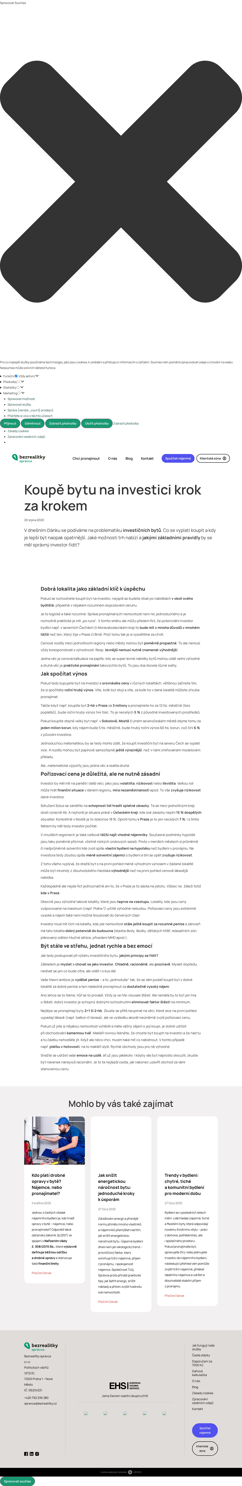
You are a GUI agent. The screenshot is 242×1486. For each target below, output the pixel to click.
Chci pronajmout (86, 458)
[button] (121, 182)
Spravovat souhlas (17, 1481)
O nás (112, 458)
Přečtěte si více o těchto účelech (30, 416)
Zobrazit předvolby (63, 423)
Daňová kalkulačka (199, 1373)
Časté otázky (201, 1355)
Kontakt (147, 458)
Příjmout (10, 423)
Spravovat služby (19, 404)
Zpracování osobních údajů (26, 437)
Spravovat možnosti (21, 399)
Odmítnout (33, 423)
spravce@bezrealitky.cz (40, 1403)
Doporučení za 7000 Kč (202, 1363)
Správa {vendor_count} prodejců (30, 410)
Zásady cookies (18, 431)
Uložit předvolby (97, 423)
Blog (129, 458)
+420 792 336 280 (36, 1398)
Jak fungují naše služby (203, 1347)
